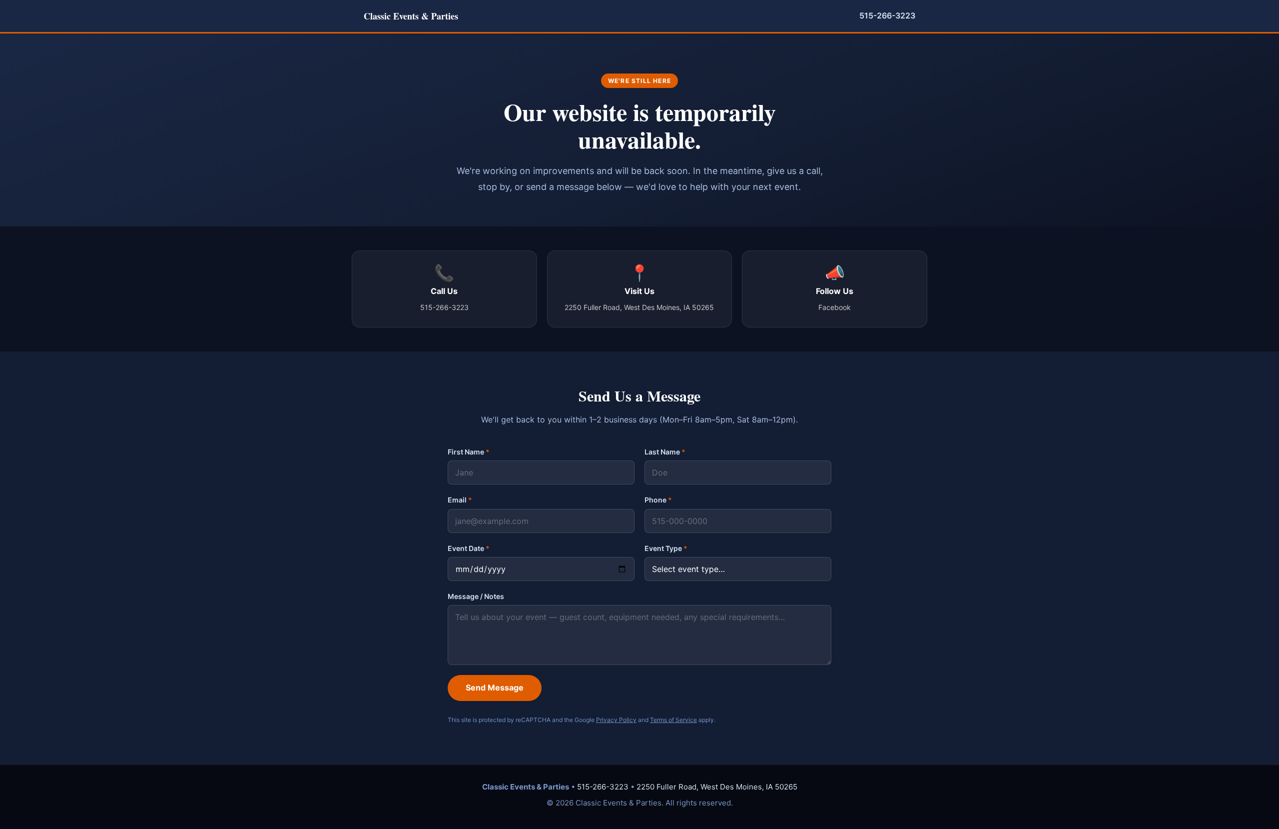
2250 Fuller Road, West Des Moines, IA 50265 (717, 787)
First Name (469, 452)
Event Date (469, 548)
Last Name (664, 452)
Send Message (495, 687)
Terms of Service (673, 720)
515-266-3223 (887, 15)
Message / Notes (476, 596)
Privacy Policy (616, 720)
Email (460, 500)
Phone (658, 500)
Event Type (665, 548)
